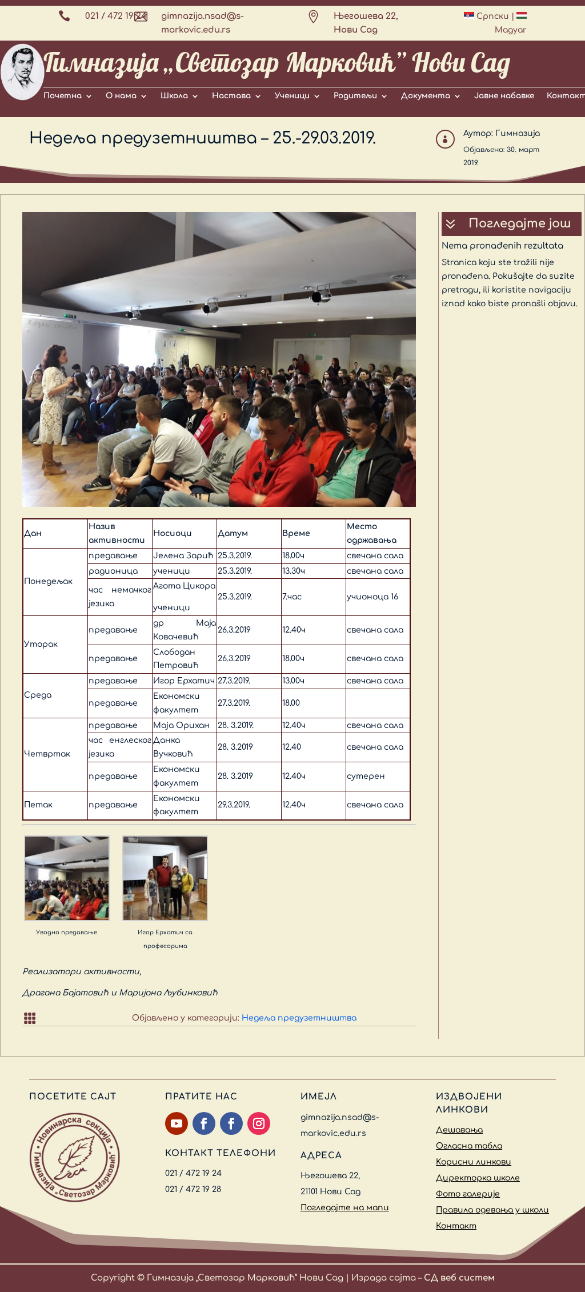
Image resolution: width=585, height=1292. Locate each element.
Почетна (62, 96)
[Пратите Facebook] (204, 1123)
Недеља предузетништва (299, 1018)
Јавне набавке (504, 96)
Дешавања (459, 1130)
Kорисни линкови (473, 1162)
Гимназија (517, 133)
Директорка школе (478, 1178)
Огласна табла (469, 1146)
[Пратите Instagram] (258, 1123)
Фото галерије (468, 1194)
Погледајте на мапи (344, 1207)
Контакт (456, 1226)
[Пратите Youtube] (176, 1123)
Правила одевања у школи (492, 1210)
